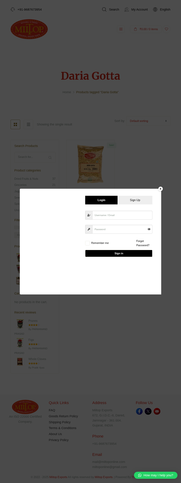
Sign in (119, 253)
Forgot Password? (142, 243)
